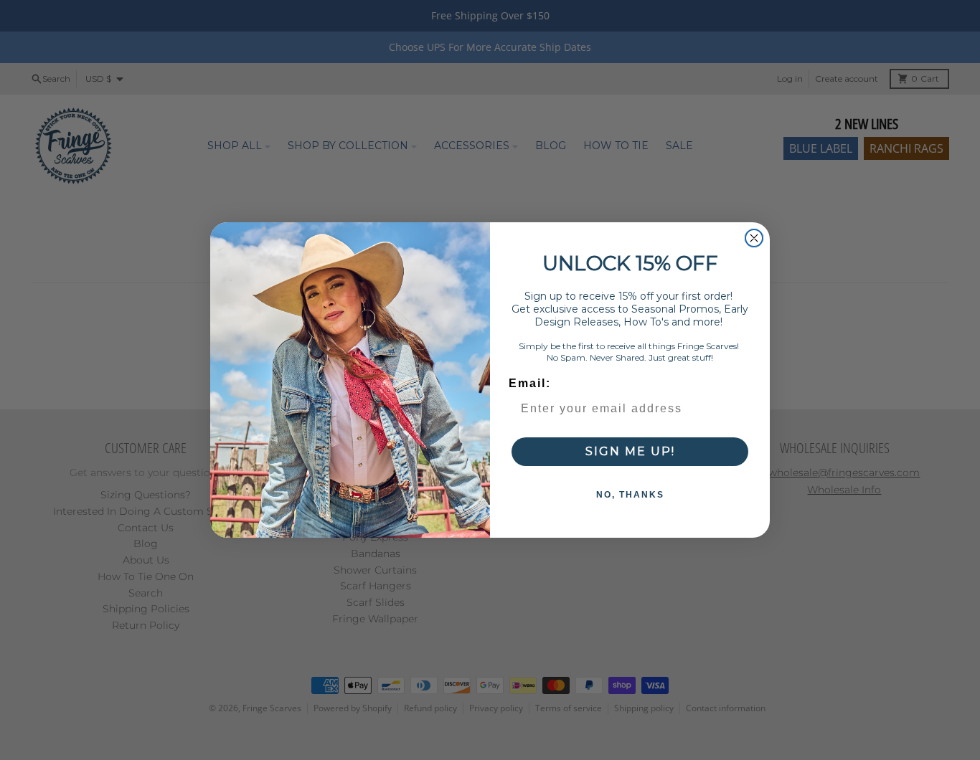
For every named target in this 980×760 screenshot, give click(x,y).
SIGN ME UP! (630, 451)
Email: (530, 383)
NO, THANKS (630, 495)
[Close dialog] (754, 238)
